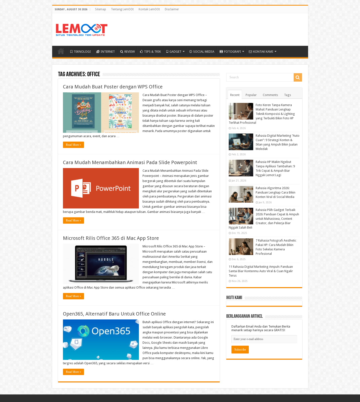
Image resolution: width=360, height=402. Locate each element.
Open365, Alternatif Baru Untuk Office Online (114, 314)
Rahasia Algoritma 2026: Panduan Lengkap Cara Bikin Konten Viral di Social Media (275, 192)
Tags (287, 95)
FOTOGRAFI (232, 51)
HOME (61, 51)
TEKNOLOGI (82, 51)
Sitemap (100, 9)
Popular (251, 95)
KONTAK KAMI (263, 51)
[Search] (298, 77)
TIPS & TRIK (152, 51)
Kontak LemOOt (149, 9)
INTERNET (108, 51)
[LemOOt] (82, 29)
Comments (270, 95)
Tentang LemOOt (122, 9)
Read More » (73, 144)
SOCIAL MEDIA (203, 51)
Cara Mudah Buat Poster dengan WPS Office (113, 87)
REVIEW (129, 51)
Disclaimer (172, 9)
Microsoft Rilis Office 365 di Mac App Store (111, 238)
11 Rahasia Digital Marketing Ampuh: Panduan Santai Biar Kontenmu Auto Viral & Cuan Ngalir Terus (261, 271)
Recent (235, 95)
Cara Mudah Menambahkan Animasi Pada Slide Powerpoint (130, 162)
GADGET (175, 51)
